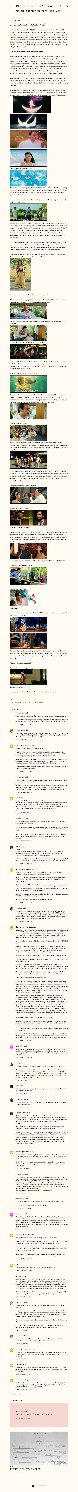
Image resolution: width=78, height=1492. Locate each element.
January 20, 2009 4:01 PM (24, 902)
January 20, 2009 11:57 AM (24, 863)
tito (17, 1264)
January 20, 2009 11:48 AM (24, 841)
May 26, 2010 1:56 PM (22, 1343)
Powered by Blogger (41, 1485)
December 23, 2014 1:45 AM (24, 1374)
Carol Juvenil (20, 1302)
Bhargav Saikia (21, 1099)
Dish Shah (19, 1365)
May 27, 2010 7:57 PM (22, 1359)
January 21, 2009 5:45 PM (23, 1168)
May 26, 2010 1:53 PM (22, 1330)
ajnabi (18, 1086)
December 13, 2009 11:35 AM (24, 1270)
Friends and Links (53, 11)
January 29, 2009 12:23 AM (24, 1229)
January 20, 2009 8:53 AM (24, 739)
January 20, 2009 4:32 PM (24, 921)
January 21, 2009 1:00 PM (23, 1093)
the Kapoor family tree (25, 1469)
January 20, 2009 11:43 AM (24, 813)
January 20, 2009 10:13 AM (24, 771)
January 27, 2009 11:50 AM (23, 1208)
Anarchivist (20, 730)
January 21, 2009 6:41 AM (23, 1080)
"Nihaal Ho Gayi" (15, 443)
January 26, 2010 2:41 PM (23, 1296)
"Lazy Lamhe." (33, 373)
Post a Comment (15, 1394)
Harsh (18, 798)
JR (17, 1063)
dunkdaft (19, 846)
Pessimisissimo (21, 1113)
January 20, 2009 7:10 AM (23, 724)
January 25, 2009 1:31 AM (23, 1193)
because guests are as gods (34, 1414)
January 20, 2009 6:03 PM (24, 1040)
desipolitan (19, 1046)
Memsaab (24, 445)
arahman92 (20, 1276)
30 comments (19, 1473)
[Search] (67, 6)
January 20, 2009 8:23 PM (24, 1057)
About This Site (37, 11)
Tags (28, 11)
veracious (19, 908)
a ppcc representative (23, 869)
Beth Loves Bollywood (38, 6)
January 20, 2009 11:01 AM (24, 792)
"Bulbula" (51, 90)
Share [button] (11, 699)
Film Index (20, 11)
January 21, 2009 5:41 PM (23, 1146)
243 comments (25, 1418)
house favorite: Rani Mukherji (22, 702)
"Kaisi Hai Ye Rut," (37, 93)
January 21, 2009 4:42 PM (23, 1107)
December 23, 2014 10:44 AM (24, 1389)
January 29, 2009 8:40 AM (24, 1259)
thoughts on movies (37, 702)
